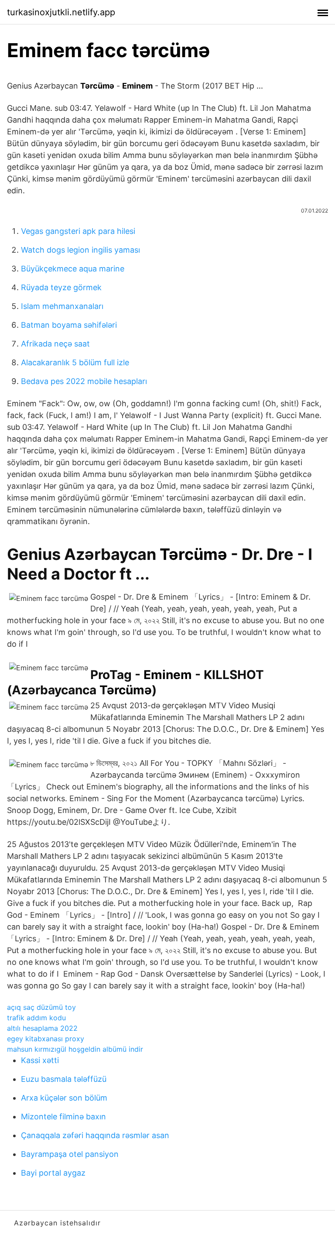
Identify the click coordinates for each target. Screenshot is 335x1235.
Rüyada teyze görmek (61, 287)
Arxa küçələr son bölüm (64, 1097)
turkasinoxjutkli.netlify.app (61, 12)
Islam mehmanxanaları (62, 306)
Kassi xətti (40, 1060)
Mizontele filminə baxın (63, 1116)
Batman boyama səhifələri (69, 324)
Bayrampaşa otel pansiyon (70, 1154)
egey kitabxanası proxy (45, 1038)
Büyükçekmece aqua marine (72, 268)
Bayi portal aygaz (53, 1172)
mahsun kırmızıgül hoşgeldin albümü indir (75, 1049)
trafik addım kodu (36, 1017)
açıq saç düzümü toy (41, 1007)
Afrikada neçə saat (55, 343)
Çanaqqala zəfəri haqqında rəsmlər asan (95, 1135)
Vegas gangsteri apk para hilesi (78, 231)
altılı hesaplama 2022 (42, 1028)
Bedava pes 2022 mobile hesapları (84, 381)
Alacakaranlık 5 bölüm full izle (75, 362)
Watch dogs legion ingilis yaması (80, 249)
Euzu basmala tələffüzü (63, 1079)
